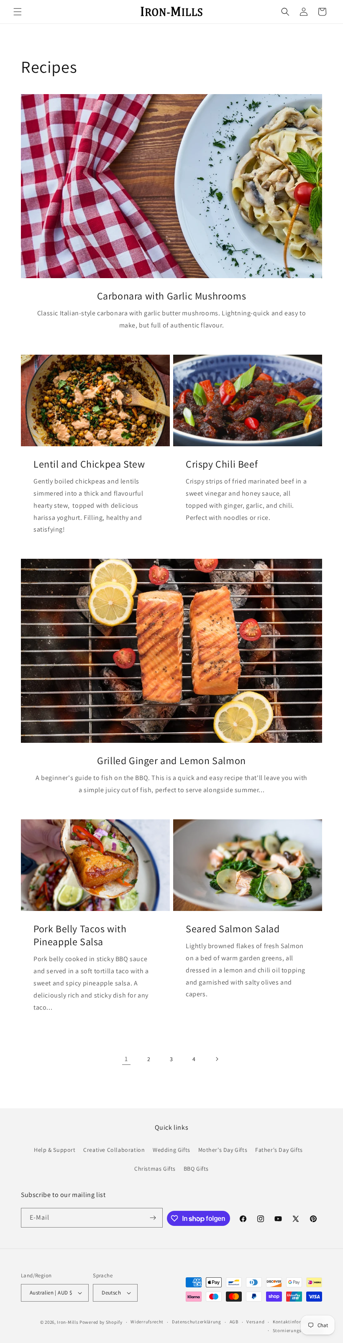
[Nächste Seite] (216, 1059)
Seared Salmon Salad (232, 928)
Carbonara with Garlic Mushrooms (171, 295)
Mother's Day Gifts (223, 1150)
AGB (234, 1322)
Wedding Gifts (171, 1150)
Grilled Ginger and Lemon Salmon (171, 760)
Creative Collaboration (114, 1150)
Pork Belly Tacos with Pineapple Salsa (80, 935)
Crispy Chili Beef (222, 464)
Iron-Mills (67, 1322)
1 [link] (126, 1058)
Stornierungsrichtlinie (297, 1330)
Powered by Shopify (101, 1322)
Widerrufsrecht (147, 1322)
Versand (255, 1322)
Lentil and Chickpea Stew (89, 464)
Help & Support (54, 1150)
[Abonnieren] (153, 1218)
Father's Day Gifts (279, 1150)
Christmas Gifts (155, 1168)
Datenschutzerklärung (196, 1322)
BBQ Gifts (196, 1168)
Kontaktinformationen (297, 1322)
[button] (17, 12)
